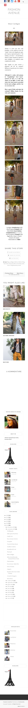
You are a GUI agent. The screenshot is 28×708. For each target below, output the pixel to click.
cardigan (12, 262)
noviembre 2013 (11, 529)
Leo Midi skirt (14, 480)
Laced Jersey (13, 637)
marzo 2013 (10, 594)
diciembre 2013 (11, 527)
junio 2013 (9, 588)
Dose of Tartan (10, 566)
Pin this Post (14, 258)
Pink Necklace (10, 561)
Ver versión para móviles (14, 274)
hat (4, 263)
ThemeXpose (15, 702)
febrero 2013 (10, 596)
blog (8, 262)
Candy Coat (10, 536)
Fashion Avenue (14, 11)
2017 (7, 517)
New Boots (6, 309)
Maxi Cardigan (10, 554)
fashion (16, 262)
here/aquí (18, 233)
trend (19, 265)
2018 (7, 515)
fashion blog (21, 262)
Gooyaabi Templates (7, 704)
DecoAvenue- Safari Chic (13, 564)
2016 (7, 519)
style (23, 263)
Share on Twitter (15, 255)
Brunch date (13, 631)
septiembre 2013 (11, 582)
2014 (7, 523)
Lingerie (9, 569)
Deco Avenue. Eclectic (12, 539)
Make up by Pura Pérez (12, 533)
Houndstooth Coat (11, 549)
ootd (9, 263)
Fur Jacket (9, 541)
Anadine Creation (11, 546)
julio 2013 (9, 586)
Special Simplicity (15, 502)
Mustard (6, 362)
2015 (7, 521)
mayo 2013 (9, 590)
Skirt (14, 263)
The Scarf (9, 552)
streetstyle (18, 263)
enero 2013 (9, 598)
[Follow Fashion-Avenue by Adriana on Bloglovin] (10, 464)
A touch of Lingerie (12, 576)
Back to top (21, 706)
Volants (12, 656)
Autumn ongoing (8, 335)
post (12, 263)
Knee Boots (10, 578)
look (7, 263)
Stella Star (12, 650)
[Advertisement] (11, 611)
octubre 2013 (10, 580)
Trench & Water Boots (12, 544)
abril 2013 (9, 592)
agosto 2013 (10, 584)
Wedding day (10, 531)
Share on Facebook (14, 252)
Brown (12, 487)
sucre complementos (12, 265)
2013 (7, 525)
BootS (12, 494)
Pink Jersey (13, 472)
